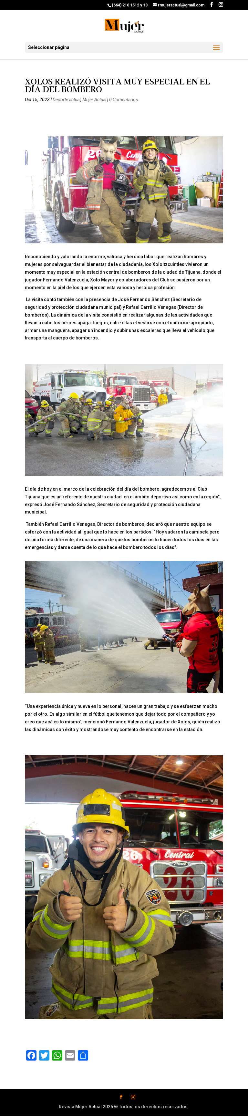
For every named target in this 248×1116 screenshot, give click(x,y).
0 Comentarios (123, 99)
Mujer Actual (94, 99)
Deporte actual (66, 99)
